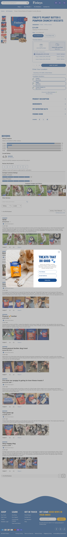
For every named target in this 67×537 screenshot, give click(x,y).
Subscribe (47, 280)
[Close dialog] (59, 252)
